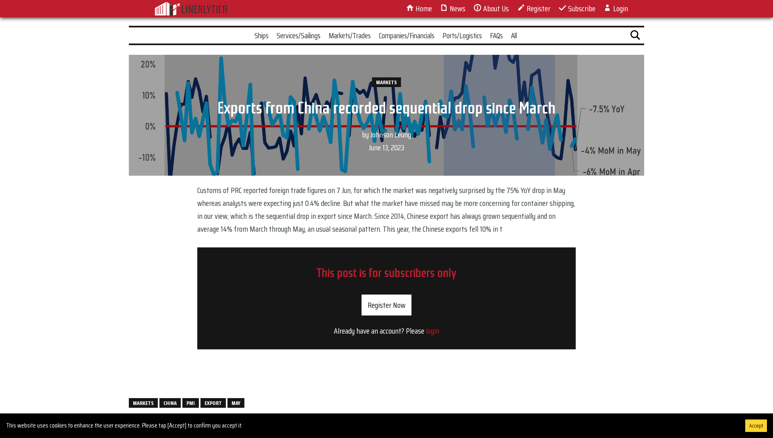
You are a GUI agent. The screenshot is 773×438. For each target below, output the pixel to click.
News (456, 8)
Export (213, 403)
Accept (756, 425)
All (514, 35)
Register (537, 8)
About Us (495, 8)
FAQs (496, 35)
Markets (386, 82)
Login (620, 8)
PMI (190, 403)
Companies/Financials (406, 35)
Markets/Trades (350, 35)
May (235, 403)
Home (423, 8)
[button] (635, 36)
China (170, 403)
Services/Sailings (298, 35)
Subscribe (580, 8)
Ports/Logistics (462, 35)
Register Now (386, 305)
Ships (261, 35)
